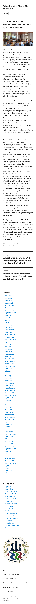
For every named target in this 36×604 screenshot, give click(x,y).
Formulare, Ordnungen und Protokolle (16, 583)
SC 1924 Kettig (10, 496)
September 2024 (10, 339)
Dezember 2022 (10, 388)
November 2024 (10, 334)
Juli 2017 (7, 473)
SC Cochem (8, 501)
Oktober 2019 (9, 446)
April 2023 (8, 378)
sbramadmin (9, 244)
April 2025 (8, 325)
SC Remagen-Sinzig (11, 504)
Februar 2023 (9, 383)
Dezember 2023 (10, 359)
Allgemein (8, 487)
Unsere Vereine (8, 591)
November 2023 (10, 361)
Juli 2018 (7, 468)
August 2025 (9, 315)
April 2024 (8, 349)
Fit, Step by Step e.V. (12, 491)
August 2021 (9, 424)
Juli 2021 (7, 427)
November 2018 (10, 461)
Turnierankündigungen (13, 525)
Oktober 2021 (9, 419)
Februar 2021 (9, 432)
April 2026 (8, 298)
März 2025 (8, 327)
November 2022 (10, 390)
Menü (6, 13)
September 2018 (10, 463)
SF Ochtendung (11, 245)
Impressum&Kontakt (10, 579)
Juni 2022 (8, 402)
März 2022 (8, 410)
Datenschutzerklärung (11, 574)
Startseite (6, 570)
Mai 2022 (8, 405)
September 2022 (10, 395)
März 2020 (8, 439)
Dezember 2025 (10, 305)
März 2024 (8, 351)
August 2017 (9, 470)
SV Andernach (9, 516)
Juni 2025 (8, 320)
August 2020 (9, 436)
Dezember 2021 (10, 415)
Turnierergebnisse (11, 528)
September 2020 (10, 434)
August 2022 (9, 398)
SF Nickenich (9, 508)
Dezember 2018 (10, 458)
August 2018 (9, 466)
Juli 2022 (8, 400)
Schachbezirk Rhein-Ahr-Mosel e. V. (13, 597)
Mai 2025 (8, 322)
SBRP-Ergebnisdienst (10, 587)
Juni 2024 (8, 344)
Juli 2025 (8, 317)
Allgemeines (9, 489)
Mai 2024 (8, 347)
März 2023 (8, 381)
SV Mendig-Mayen (11, 518)
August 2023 (9, 368)
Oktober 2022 (9, 393)
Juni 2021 (8, 429)
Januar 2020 (9, 444)
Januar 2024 (9, 356)
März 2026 (8, 300)
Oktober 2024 (9, 337)
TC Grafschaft (9, 523)
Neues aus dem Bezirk (12, 494)
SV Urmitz (8, 521)
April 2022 (8, 407)
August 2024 (9, 342)
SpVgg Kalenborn (11, 513)
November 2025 (10, 308)
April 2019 (8, 453)
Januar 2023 (9, 385)
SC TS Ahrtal (9, 506)
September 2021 (10, 422)
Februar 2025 (9, 330)
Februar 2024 (9, 354)
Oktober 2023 (9, 364)
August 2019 (9, 451)
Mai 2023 (8, 376)
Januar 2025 (9, 332)
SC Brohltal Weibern (12, 499)
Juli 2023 (8, 371)
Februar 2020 (9, 441)
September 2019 (10, 449)
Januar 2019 (9, 456)
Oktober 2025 (9, 310)
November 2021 (10, 417)
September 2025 (10, 313)
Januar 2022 (9, 412)
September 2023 (10, 366)
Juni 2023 (8, 373)
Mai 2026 (8, 296)
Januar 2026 (9, 303)
